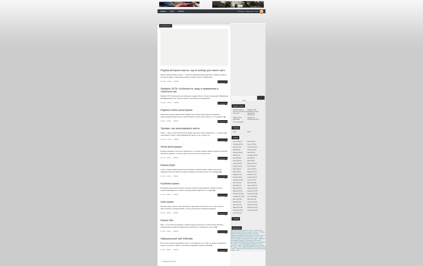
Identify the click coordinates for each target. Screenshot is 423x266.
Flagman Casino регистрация (176, 110)
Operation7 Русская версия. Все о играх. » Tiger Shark (246, 244)
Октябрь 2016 (251, 177)
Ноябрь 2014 (236, 210)
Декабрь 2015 (251, 191)
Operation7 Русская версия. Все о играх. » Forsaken (251, 232)
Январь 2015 (236, 207)
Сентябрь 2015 (237, 196)
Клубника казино (169, 183)
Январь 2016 (236, 191)
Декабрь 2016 (251, 174)
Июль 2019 (236, 160)
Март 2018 (236, 171)
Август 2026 (236, 141)
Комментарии (249, 11)
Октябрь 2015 (251, 193)
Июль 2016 (236, 182)
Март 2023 (250, 152)
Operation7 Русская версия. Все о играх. (179, 4)
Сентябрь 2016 (237, 180)
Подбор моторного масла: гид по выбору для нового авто (192, 70)
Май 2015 (235, 202)
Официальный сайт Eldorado (176, 238)
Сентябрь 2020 (251, 155)
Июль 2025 (236, 147)
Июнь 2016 (250, 182)
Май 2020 (250, 158)
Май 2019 (250, 160)
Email (256, 11)
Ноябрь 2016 (236, 177)
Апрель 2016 (250, 185)
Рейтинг (181, 11)
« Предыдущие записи (169, 261)
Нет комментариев (223, 82)
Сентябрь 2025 (237, 144)
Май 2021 (235, 155)
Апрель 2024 (250, 149)
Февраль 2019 (251, 163)
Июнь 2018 (236, 169)
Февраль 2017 (251, 171)
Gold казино (167, 201)
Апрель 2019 (236, 163)
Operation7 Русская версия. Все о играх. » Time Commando (247, 246)
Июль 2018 (250, 166)
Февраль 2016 (251, 188)
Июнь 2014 (236, 213)
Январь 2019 (236, 166)
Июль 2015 (236, 199)
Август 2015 (250, 196)
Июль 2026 (250, 141)
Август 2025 (250, 144)
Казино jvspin (167, 165)
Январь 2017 (236, 174)
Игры (172, 11)
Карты (169, 81)
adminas (176, 81)
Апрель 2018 (250, 169)
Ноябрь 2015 (236, 193)
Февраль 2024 (237, 152)
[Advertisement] (211, 18)
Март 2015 (236, 204)
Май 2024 (235, 149)
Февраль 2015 (251, 204)
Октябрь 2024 (251, 147)
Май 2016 (235, 185)
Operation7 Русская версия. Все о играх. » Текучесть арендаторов (248, 242)
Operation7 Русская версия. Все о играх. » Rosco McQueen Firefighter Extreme (246, 241)
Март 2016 (236, 188)
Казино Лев (166, 220)
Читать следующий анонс (209, 52)
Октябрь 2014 (251, 210)
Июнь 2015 (250, 199)
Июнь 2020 (236, 158)
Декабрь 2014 (251, 207)
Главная (163, 11)
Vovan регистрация (171, 146)
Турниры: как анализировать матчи (180, 128)
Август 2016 (250, 180)
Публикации (241, 11)
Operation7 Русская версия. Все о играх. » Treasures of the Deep (248, 247)
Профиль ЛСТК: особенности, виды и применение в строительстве (209, 35)
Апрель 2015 (250, 202)
